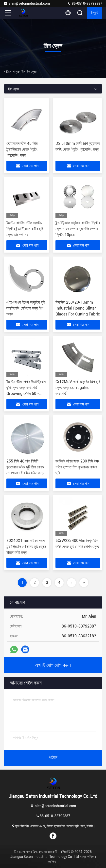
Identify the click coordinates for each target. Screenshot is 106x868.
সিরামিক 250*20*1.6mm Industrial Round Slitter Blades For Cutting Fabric (77, 308)
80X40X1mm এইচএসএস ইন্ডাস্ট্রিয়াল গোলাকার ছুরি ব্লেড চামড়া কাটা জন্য (26, 546)
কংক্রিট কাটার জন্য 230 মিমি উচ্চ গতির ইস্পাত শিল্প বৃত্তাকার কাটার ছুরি (77, 467)
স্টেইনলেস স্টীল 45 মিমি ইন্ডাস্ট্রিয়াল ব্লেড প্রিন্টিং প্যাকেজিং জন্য (21, 149)
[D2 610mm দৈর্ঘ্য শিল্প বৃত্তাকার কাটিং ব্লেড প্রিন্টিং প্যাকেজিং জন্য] (77, 119)
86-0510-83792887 (86, 3)
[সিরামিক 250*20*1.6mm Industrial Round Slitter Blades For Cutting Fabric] (77, 278)
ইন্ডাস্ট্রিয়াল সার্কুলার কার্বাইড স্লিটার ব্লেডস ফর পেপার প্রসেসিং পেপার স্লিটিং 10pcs (77, 229)
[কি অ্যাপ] (14, 650)
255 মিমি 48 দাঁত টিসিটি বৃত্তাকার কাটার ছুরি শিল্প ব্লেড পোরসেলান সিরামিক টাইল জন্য (25, 467)
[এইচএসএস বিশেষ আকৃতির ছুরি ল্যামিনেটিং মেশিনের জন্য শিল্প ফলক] (26, 278)
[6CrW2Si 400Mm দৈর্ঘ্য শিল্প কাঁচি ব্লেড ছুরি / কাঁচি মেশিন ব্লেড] (77, 516)
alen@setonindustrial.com (29, 3)
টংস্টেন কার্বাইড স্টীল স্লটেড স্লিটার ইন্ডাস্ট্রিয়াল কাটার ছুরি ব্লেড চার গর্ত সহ (24, 229)
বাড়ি (6, 72)
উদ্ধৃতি (94, 13)
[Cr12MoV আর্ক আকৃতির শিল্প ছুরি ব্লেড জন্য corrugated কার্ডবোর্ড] (77, 357)
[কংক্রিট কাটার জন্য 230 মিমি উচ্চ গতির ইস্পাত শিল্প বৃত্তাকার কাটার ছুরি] (77, 437)
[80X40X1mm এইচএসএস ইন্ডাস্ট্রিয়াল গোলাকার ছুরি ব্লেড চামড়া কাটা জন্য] (26, 516)
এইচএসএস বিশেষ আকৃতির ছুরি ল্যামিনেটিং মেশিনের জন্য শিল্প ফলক (25, 308)
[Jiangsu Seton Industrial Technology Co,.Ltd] (24, 13)
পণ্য (15, 72)
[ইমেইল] (25, 649)
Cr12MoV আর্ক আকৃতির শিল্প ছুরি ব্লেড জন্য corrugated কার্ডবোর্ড (77, 387)
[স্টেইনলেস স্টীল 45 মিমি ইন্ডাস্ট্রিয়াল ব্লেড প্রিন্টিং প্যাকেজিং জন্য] (26, 119)
